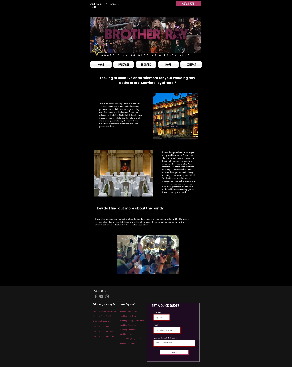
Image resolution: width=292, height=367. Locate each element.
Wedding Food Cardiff (128, 311)
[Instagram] (106, 296)
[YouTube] (101, 296)
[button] (168, 64)
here (112, 126)
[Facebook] (95, 296)
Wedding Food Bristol (128, 316)
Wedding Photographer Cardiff (132, 320)
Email (156, 325)
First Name (157, 312)
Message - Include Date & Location (165, 338)
